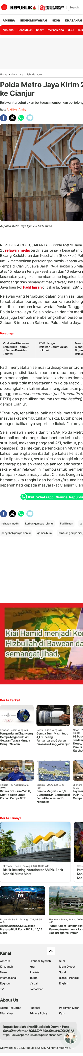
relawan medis (17, 250)
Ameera (5, 961)
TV (2, 989)
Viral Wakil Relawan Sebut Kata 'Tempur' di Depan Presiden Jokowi (16, 348)
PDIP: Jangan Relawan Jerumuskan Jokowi (53, 346)
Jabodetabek (34, 74)
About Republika (10, 1007)
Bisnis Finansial (69, 977)
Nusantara (17, 74)
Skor (62, 961)
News (3, 972)
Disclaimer (6, 1013)
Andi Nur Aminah (17, 109)
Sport (40, 30)
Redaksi (35, 1007)
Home (3, 74)
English (63, 983)
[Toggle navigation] (4, 7)
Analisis (34, 972)
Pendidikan (25, 30)
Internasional (55, 30)
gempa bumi (44, 533)
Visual (33, 983)
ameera (9, 20)
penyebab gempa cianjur (16, 533)
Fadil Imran (32, 287)
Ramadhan (36, 989)
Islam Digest (67, 966)
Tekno (33, 977)
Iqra (32, 966)
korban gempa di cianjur (39, 523)
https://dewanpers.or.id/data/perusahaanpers (32, 1035)
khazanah (73, 20)
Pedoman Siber (69, 1007)
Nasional (8, 30)
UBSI (71, 30)
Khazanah (6, 966)
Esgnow (5, 983)
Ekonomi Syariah (33, 20)
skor (56, 20)
